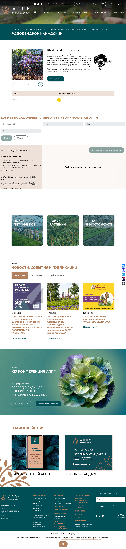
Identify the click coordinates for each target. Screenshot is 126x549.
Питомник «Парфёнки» (12, 157)
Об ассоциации (39, 495)
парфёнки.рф (8, 170)
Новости (78, 514)
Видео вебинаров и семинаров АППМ (60, 517)
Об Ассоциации (46, 12)
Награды (35, 520)
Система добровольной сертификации (81, 500)
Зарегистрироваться (48, 404)
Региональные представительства (39, 525)
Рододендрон (74, 29)
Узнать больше (21, 404)
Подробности (19, 338)
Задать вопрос (66, 4)
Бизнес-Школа (118, 12)
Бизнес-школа (60, 513)
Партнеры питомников (61, 501)
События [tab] (37, 275)
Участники (58, 506)
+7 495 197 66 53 (5, 515)
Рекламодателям (38, 522)
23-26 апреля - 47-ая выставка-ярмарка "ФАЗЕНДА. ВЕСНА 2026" (97, 319)
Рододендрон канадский (95, 29)
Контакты (36, 503)
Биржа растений (100, 12)
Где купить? (55, 79)
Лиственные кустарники (53, 29)
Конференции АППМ (81, 526)
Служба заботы (81, 4)
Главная (15, 29)
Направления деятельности (41, 515)
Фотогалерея (80, 521)
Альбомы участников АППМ (83, 524)
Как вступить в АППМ (39, 498)
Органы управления (39, 501)
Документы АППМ (38, 508)
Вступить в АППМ (98, 4)
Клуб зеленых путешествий (59, 522)
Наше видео (80, 511)
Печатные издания (80, 12)
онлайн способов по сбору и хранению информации (81, 539)
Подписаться (105, 507)
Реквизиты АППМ (38, 505)
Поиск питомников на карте (62, 503)
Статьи (78, 517)
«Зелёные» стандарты (79, 507)
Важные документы (39, 517)
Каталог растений (31, 29)
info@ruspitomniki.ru (7, 518)
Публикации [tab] (56, 275)
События (77, 529)
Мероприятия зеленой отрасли (61, 527)
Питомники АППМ (59, 498)
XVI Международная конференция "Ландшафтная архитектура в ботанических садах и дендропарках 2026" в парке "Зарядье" (60, 324)
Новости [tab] (20, 275)
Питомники (62, 12)
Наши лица (36, 513)
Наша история (37, 510)
